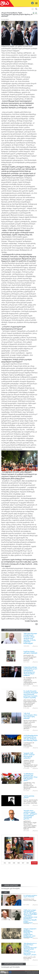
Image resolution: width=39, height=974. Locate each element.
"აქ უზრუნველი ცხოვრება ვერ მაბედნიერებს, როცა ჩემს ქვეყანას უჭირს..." (30, 777)
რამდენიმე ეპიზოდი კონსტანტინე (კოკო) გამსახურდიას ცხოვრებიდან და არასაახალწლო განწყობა (30, 671)
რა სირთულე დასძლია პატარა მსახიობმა (30, 896)
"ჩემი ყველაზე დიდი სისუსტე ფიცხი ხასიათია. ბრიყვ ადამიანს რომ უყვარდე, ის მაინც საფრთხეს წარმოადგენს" (30, 638)
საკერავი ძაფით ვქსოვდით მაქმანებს (30, 652)
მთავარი (28, 971)
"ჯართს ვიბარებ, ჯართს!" (28, 797)
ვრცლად (35, 646)
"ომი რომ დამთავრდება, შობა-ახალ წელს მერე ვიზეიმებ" (30, 715)
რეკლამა (35, 971)
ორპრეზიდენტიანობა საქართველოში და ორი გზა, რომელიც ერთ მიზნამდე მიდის (30, 738)
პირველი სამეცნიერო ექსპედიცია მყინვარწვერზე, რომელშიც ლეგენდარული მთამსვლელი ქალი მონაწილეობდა (29, 933)
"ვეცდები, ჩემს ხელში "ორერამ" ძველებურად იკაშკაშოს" (29, 755)
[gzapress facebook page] (32, 3)
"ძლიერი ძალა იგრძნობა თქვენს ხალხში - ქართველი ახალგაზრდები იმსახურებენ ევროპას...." (30, 815)
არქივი (34, 863)
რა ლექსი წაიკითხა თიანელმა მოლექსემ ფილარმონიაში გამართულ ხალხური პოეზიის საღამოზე (30, 694)
